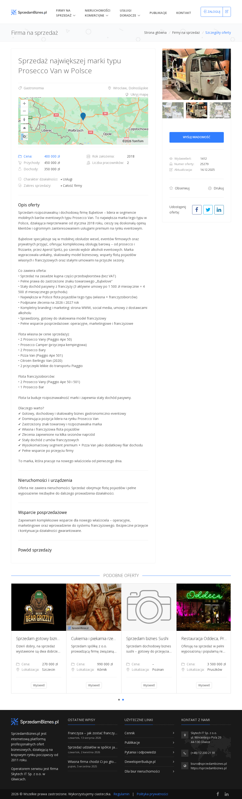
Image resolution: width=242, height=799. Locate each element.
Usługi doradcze (128, 12)
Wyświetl (39, 685)
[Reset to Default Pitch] (24, 128)
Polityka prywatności (152, 794)
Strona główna (155, 32)
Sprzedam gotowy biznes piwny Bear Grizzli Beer (60, 638)
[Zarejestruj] (227, 12)
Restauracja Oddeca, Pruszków (209, 638)
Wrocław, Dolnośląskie (130, 88)
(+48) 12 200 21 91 (203, 753)
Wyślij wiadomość (196, 137)
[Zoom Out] (24, 111)
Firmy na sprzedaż (186, 32)
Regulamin (121, 794)
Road (24, 136)
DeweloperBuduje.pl (140, 761)
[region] (83, 121)
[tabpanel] (38, 638)
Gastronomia (33, 88)
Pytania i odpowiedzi (140, 752)
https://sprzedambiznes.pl (209, 768)
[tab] (83, 94)
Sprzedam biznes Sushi (147, 638)
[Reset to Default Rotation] (24, 119)
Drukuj (218, 188)
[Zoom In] (24, 103)
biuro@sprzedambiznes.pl (209, 764)
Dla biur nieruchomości (142, 771)
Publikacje (158, 13)
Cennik (130, 733)
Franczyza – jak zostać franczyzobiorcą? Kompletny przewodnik (116, 733)
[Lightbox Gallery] (196, 74)
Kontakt (183, 13)
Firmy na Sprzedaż (63, 12)
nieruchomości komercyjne (97, 12)
